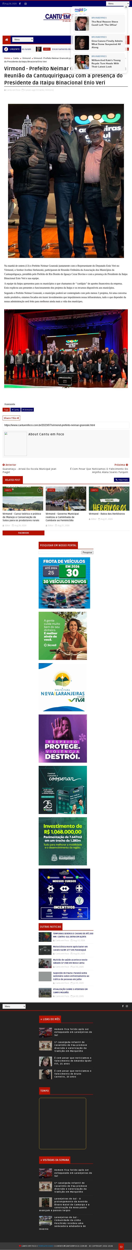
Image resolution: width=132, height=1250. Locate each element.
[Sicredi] (63, 635)
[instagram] (25, 3)
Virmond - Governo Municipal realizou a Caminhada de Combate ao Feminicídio (62, 517)
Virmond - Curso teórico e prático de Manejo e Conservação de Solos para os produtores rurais (22, 517)
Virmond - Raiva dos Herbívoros (107, 513)
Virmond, (49, 89)
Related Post (12, 480)
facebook (23, 532)
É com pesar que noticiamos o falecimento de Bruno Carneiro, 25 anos (73, 1074)
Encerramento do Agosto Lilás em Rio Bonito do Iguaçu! (50, 49)
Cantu (16, 58)
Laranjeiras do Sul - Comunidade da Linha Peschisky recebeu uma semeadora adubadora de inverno (62, 1223)
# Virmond (28, 409)
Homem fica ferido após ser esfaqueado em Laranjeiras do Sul (73, 1032)
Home (7, 58)
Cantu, (41, 89)
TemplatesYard (45, 1246)
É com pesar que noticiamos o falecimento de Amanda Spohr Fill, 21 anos (73, 1061)
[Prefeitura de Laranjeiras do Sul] (64, 582)
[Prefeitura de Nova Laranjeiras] (63, 686)
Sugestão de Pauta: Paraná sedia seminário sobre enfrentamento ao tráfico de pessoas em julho (71, 976)
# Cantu (15, 409)
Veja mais (123, 479)
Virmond (26, 58)
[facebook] (19, 3)
